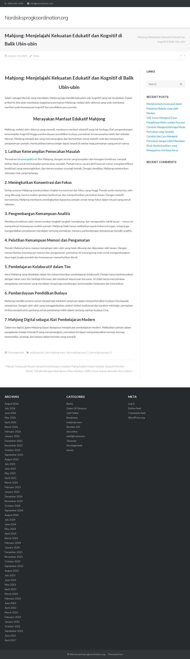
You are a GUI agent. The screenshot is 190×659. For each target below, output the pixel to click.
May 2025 (10, 473)
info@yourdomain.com (41, 3)
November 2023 (14, 556)
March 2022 (11, 612)
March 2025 (11, 482)
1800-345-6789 (15, 3)
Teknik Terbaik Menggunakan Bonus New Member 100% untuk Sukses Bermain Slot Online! (78, 371)
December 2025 (13, 440)
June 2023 (10, 579)
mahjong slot (37, 352)
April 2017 (10, 640)
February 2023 (13, 598)
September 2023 (14, 566)
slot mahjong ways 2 (77, 352)
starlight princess (75, 436)
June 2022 (10, 603)
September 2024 (14, 510)
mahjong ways (74, 422)
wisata (69, 450)
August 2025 (12, 459)
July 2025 (10, 464)
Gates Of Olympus (76, 408)
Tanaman (71, 440)
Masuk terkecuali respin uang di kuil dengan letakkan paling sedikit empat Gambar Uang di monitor (65, 366)
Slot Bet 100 (73, 426)
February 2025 (13, 487)
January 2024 (12, 547)
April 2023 (10, 589)
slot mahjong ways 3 (101, 352)
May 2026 (10, 417)
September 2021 (14, 631)
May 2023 (10, 584)
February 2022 (13, 617)
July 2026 (10, 408)
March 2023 (11, 593)
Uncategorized (16, 352)
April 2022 (10, 607)
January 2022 (12, 621)
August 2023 (12, 570)
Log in (131, 403)
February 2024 (13, 542)
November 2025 (14, 445)
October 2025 (12, 450)
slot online (72, 431)
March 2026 (11, 426)
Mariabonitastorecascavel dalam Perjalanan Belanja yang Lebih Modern (164, 108)
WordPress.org (136, 417)
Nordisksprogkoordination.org (90, 654)
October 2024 (12, 505)
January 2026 (12, 436)
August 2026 (12, 403)
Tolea (36, 55)
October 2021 (12, 626)
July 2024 (10, 519)
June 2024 (10, 524)
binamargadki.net (27, 159)
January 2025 (12, 491)
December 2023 (13, 552)
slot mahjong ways (55, 352)
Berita (69, 403)
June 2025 (10, 468)
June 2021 (10, 635)
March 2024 (11, 538)
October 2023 (12, 561)
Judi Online (72, 413)
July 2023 (10, 575)
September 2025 (14, 454)
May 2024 (10, 528)
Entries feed (134, 408)
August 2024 (12, 515)
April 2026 (10, 422)
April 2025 (10, 477)
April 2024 (10, 533)
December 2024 (13, 496)
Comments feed (136, 413)
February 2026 (13, 431)
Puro (120, 654)
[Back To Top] (180, 650)
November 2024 (14, 501)
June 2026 (10, 413)
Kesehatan (72, 417)
